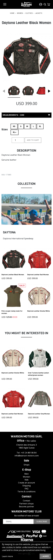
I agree (45, 556)
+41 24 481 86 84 (28, 452)
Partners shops (26, 503)
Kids (26, 479)
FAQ (26, 488)
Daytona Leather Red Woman (38, 275)
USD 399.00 (6, 278)
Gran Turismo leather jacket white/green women (38, 374)
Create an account (26, 482)
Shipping (26, 485)
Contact (26, 500)
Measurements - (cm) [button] (13, 115)
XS (14, 126)
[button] (48, 4)
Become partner (26, 506)
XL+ (14, 132)
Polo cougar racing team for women (11, 312)
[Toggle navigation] (5, 4)
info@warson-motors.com (27, 455)
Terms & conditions (26, 491)
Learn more (7, 556)
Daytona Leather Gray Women (39, 414)
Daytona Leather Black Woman (12, 275)
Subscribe (41, 521)
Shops (26, 464)
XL (40, 126)
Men (26, 473)
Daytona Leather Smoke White (38, 311)
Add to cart (33, 140)
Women (26, 476)
